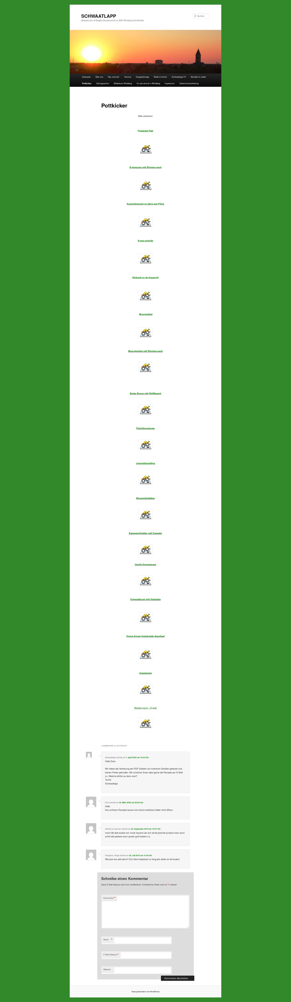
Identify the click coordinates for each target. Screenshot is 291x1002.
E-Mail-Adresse (111, 954)
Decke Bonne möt (139, 393)
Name (107, 939)
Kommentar (109, 898)
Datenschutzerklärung (189, 83)
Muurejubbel (145, 314)
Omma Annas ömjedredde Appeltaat (145, 636)
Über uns (99, 76)
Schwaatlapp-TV (179, 76)
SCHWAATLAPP (98, 16)
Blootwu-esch (155, 351)
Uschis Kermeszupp (145, 564)
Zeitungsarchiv (102, 83)
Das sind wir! (113, 76)
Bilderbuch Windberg (123, 83)
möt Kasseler (155, 533)
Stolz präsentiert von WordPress (146, 991)
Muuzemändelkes (145, 498)
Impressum (170, 83)
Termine (127, 76)
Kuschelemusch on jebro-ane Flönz (145, 203)
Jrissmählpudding (145, 463)
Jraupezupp (145, 673)
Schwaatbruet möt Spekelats (145, 599)
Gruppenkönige (142, 76)
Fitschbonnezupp (145, 428)
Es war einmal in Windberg (148, 83)
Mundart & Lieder (198, 76)
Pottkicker (86, 83)
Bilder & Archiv (160, 76)
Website (106, 969)
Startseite (86, 76)
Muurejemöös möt (137, 351)
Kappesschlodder (138, 533)
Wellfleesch (155, 393)
